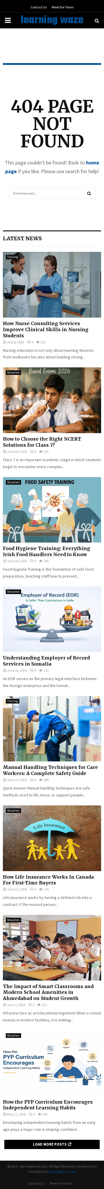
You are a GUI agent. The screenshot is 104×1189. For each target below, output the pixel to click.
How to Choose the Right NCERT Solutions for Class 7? (42, 442)
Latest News (22, 238)
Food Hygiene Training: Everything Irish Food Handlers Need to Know (46, 551)
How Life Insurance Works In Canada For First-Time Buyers (48, 880)
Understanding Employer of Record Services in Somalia (46, 661)
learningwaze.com (62, 1171)
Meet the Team (63, 7)
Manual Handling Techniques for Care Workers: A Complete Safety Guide (50, 770)
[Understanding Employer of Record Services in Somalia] (52, 619)
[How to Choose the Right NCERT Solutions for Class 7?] (52, 400)
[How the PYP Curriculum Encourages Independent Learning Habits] (52, 1063)
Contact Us (39, 7)
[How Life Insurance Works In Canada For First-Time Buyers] (52, 838)
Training (12, 257)
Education (13, 372)
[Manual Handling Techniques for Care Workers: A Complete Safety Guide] (52, 729)
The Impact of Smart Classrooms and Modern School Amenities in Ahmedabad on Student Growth (48, 992)
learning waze (52, 20)
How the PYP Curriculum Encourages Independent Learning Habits (48, 1105)
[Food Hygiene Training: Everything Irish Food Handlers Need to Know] (52, 510)
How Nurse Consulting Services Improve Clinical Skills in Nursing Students (45, 329)
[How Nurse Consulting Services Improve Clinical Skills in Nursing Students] (52, 285)
